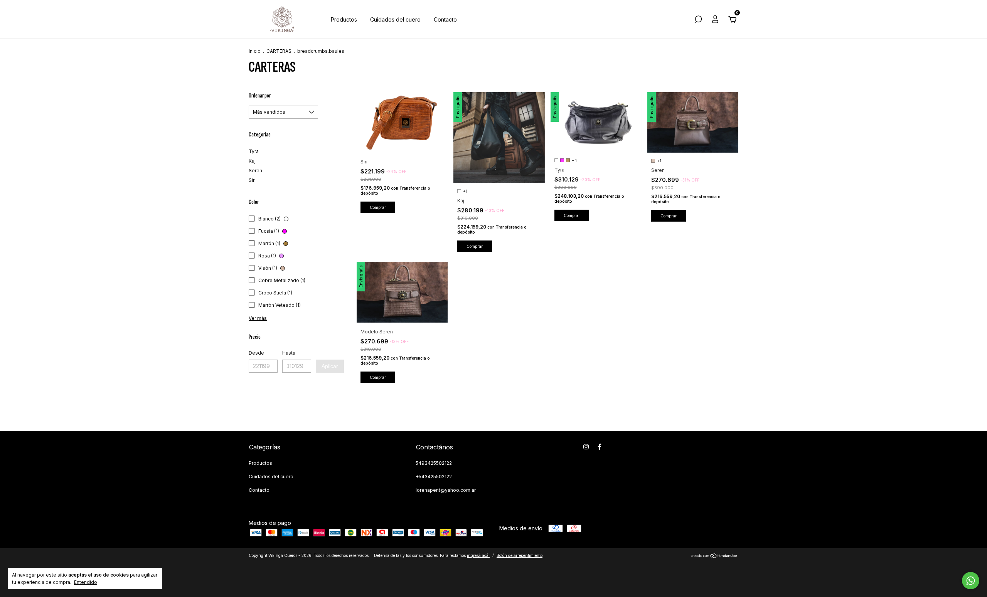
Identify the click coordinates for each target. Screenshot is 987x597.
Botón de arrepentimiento (519, 555)
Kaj (252, 161)
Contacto (445, 19)
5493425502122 (434, 463)
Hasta (288, 353)
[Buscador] (698, 20)
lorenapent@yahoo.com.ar (446, 490)
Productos (344, 19)
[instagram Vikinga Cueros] (586, 447)
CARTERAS (278, 51)
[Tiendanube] (714, 556)
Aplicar (330, 366)
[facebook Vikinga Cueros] (599, 447)
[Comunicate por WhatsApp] (970, 580)
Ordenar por (260, 95)
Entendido (85, 582)
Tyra (254, 151)
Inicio (255, 51)
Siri (252, 180)
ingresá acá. (478, 555)
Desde (256, 353)
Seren (255, 170)
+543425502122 (434, 476)
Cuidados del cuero (395, 19)
